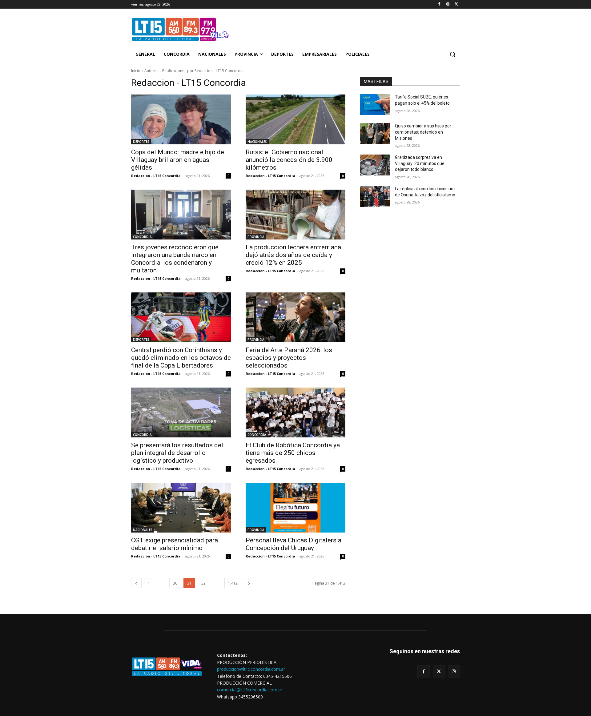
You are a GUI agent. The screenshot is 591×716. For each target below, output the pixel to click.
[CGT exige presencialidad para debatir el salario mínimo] (181, 508)
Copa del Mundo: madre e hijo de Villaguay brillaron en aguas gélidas (177, 159)
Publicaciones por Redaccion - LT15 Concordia (202, 70)
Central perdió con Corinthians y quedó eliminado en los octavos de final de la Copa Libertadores (181, 357)
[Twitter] (456, 4)
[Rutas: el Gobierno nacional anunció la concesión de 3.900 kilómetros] (295, 119)
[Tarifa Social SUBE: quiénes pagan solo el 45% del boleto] (375, 104)
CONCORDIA (142, 237)
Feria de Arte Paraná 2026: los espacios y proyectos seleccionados (289, 357)
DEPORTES (141, 141)
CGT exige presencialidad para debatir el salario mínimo (174, 544)
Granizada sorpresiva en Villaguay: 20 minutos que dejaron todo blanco (419, 163)
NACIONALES (257, 141)
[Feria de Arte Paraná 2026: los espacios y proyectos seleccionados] (295, 317)
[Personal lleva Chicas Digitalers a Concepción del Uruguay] (295, 508)
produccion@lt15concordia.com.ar (251, 669)
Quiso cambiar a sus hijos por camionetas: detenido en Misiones (423, 131)
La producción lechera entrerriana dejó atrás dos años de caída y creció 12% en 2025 (293, 254)
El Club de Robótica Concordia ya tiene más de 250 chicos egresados (293, 452)
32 (203, 583)
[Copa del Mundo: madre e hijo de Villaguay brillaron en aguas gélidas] (181, 119)
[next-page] (249, 583)
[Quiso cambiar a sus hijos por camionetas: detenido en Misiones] (375, 133)
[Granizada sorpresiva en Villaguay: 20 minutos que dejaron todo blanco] (375, 165)
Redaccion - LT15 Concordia (156, 175)
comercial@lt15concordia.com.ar (249, 690)
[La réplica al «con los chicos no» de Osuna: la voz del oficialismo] (375, 196)
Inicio (135, 70)
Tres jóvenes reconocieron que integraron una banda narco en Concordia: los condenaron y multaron (175, 258)
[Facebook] (439, 4)
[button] (452, 54)
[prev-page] (136, 583)
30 (175, 583)
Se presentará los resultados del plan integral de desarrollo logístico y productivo (177, 452)
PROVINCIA (255, 237)
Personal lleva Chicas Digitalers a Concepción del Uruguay (293, 544)
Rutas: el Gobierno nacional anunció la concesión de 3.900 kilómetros (289, 159)
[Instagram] (447, 4)
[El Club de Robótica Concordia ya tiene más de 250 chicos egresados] (295, 412)
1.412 (233, 583)
